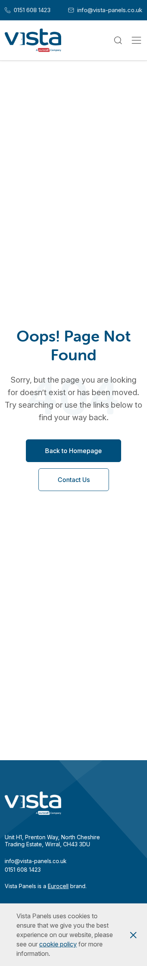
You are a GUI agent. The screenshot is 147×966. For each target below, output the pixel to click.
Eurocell (58, 886)
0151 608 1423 (28, 10)
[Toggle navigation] (136, 40)
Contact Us (74, 480)
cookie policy (58, 944)
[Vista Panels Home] (33, 40)
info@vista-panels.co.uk (105, 10)
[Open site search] (117, 40)
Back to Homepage (73, 451)
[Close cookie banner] (133, 934)
